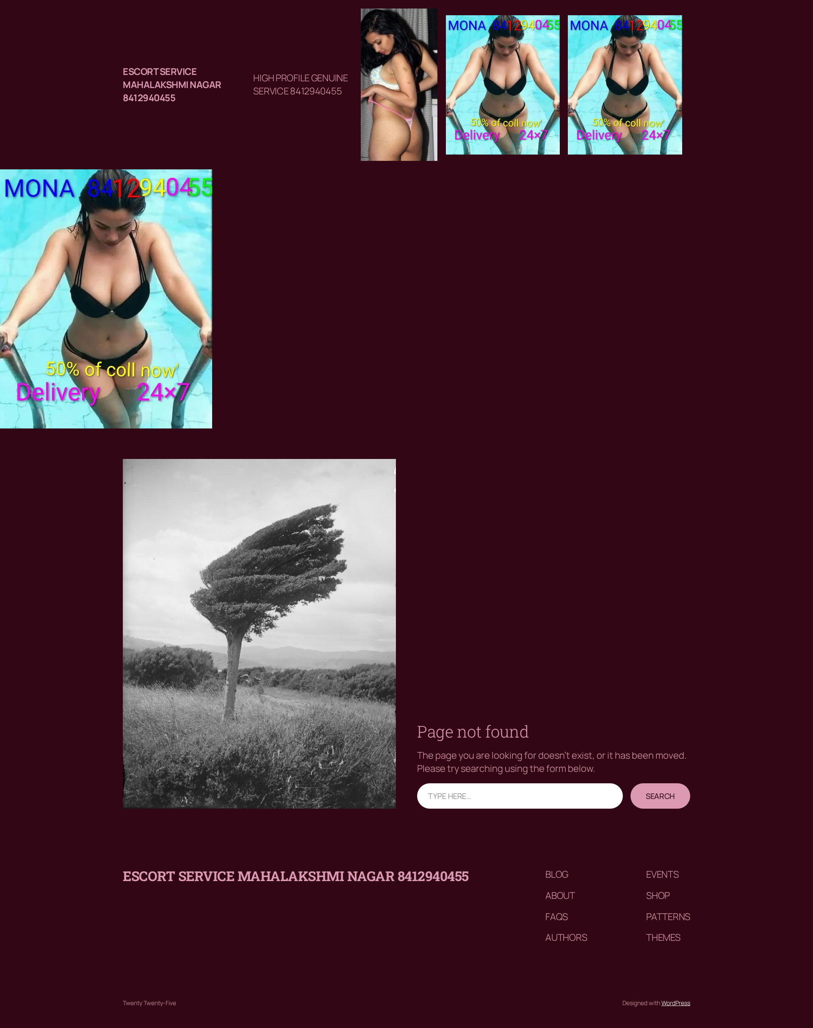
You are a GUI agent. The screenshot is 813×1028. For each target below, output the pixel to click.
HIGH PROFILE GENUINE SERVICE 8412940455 (300, 84)
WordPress (675, 1003)
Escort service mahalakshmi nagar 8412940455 (172, 84)
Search (660, 796)
